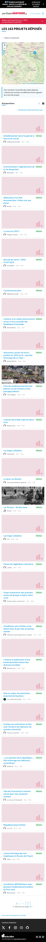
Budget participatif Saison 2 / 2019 (14, 20)
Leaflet (23, 83)
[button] (33, 51)
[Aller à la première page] (17, 13)
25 (31, 907)
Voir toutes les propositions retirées (14, 915)
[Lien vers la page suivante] (27, 903)
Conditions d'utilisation (9, 922)
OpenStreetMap (32, 83)
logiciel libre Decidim (20, 939)
